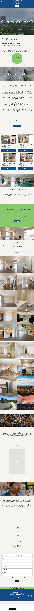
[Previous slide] (2, 21)
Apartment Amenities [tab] (17, 201)
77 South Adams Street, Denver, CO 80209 (14, 594)
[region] (17, 607)
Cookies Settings (21, 609)
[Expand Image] (8, 264)
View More (17, 221)
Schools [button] (17, 443)
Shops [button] (17, 445)
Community (17, 252)
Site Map (23, 595)
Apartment (17, 250)
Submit (17, 581)
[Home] (17, 1)
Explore (17, 57)
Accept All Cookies (12, 609)
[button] (1, 1)
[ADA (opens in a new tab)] (17, 598)
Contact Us (8, 150)
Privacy (19, 595)
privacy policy (24, 577)
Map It (17, 5)
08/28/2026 (16, 126)
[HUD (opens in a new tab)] (15, 598)
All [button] (17, 120)
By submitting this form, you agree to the (15, 577)
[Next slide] (31, 21)
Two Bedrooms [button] (17, 123)
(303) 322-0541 (17, 3)
